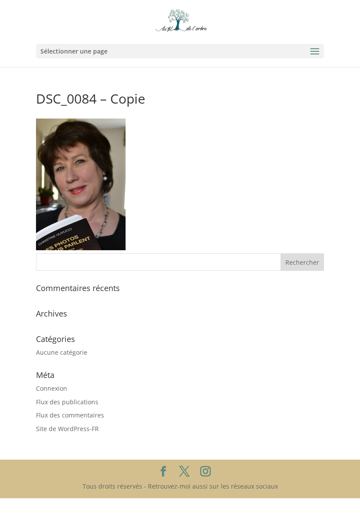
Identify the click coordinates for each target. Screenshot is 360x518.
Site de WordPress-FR (67, 428)
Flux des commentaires (70, 415)
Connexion (51, 388)
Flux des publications (67, 402)
